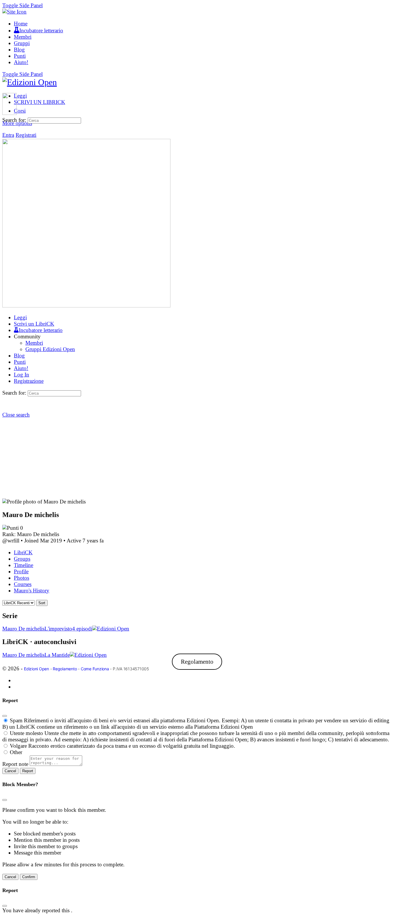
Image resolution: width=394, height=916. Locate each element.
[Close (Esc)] (4, 716)
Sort (41, 603)
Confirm (28, 877)
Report (27, 771)
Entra (8, 135)
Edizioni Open (36, 668)
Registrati (26, 135)
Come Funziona (95, 668)
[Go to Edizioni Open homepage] (29, 82)
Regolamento (197, 661)
